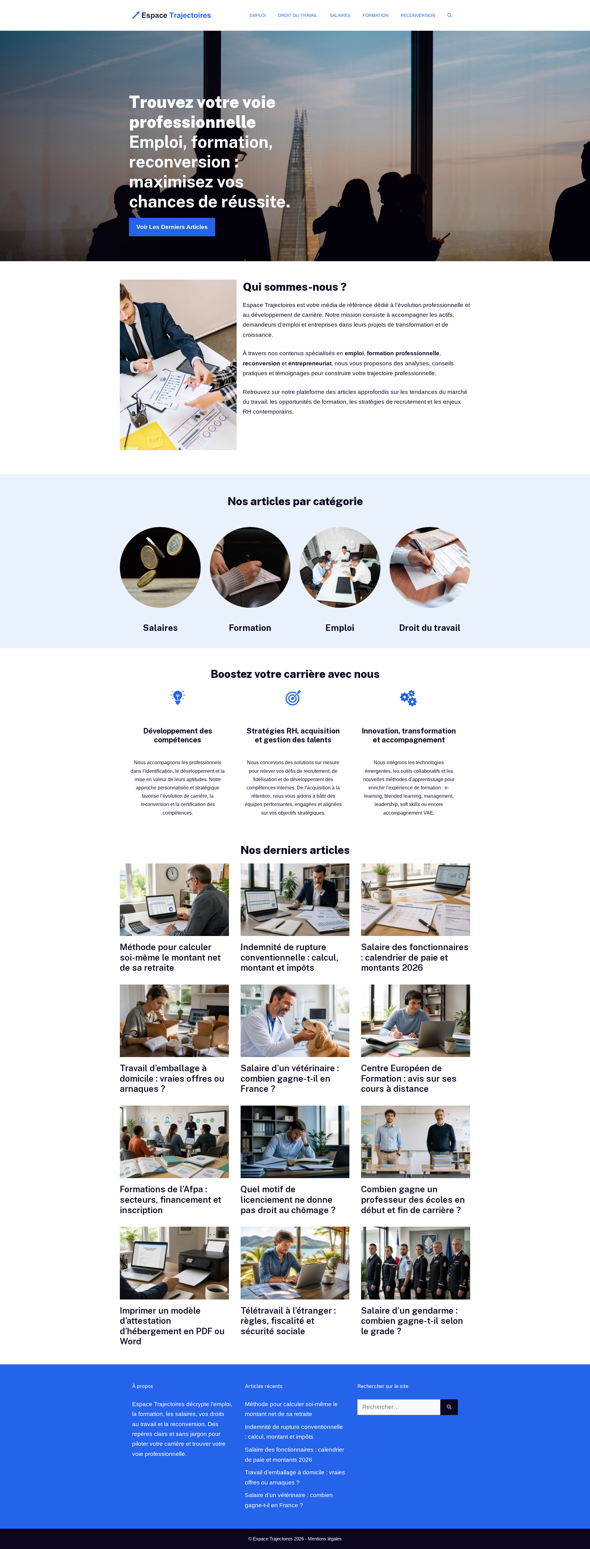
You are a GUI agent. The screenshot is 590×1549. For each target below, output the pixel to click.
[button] (449, 15)
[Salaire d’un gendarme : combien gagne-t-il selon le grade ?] (415, 1263)
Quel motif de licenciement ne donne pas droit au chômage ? (288, 1199)
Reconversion (418, 15)
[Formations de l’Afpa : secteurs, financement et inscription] (174, 1142)
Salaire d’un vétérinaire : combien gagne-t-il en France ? (290, 1078)
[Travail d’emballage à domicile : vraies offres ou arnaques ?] (174, 1021)
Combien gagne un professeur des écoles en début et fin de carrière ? (413, 1199)
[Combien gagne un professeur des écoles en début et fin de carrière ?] (415, 1142)
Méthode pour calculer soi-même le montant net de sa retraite (170, 957)
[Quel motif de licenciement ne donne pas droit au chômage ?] (295, 1142)
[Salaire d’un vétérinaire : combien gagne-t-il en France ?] (295, 1021)
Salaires (340, 15)
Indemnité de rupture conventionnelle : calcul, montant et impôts (289, 957)
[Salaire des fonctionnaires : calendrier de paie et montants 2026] (415, 899)
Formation (375, 15)
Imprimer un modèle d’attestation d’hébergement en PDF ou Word (172, 1326)
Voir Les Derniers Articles (172, 227)
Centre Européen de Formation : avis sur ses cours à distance (409, 1078)
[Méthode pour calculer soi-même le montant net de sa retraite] (174, 899)
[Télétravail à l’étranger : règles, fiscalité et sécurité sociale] (295, 1263)
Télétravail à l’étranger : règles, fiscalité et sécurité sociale (288, 1320)
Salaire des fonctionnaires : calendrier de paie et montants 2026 (415, 957)
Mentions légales (325, 1538)
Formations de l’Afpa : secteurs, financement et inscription (170, 1199)
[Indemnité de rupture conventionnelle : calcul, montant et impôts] (295, 899)
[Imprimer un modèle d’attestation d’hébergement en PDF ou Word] (174, 1263)
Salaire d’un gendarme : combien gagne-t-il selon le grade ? (412, 1320)
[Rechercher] (449, 1407)
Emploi (258, 15)
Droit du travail (297, 15)
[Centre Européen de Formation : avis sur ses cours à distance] (415, 1021)
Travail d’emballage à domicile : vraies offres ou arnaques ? (172, 1078)
